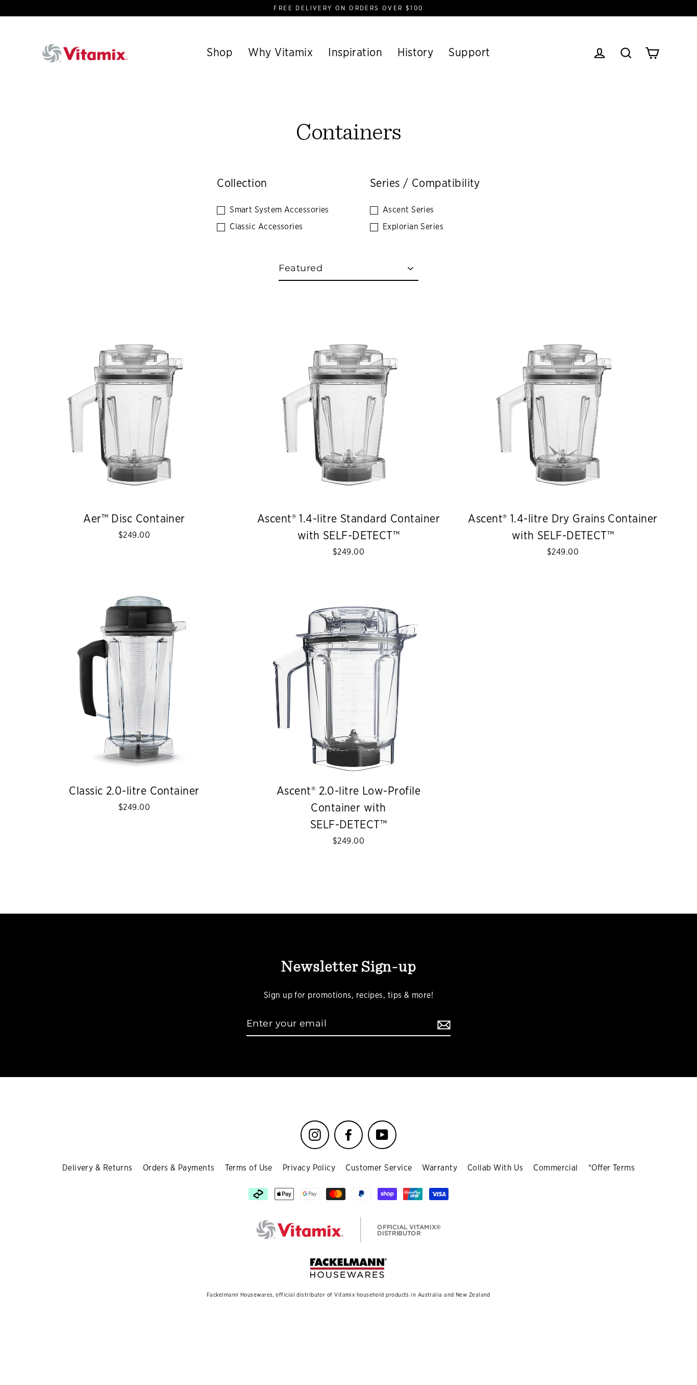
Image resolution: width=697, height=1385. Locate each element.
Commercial (555, 1168)
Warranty (439, 1168)
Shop (220, 52)
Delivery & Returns (97, 1168)
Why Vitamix (280, 52)
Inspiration (355, 52)
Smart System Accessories (279, 210)
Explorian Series (413, 227)
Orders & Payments (179, 1168)
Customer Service (378, 1168)
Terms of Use (248, 1168)
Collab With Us (495, 1168)
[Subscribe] (442, 1024)
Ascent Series (408, 210)
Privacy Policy (309, 1168)
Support (469, 52)
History (415, 52)
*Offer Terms (611, 1168)
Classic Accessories (266, 227)
